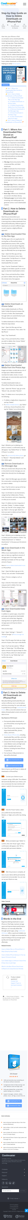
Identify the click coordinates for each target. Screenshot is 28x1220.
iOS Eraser (13, 1074)
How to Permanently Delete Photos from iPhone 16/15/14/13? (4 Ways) (13, 1148)
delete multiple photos (12, 405)
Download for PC (15, 1101)
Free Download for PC (15, 760)
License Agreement (14, 1208)
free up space (16, 63)
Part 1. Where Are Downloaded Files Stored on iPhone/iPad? (14, 90)
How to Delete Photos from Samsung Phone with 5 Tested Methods (14, 1143)
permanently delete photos (16, 455)
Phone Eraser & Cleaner (15, 27)
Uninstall (14, 1209)
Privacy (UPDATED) (14, 1206)
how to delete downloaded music (15, 565)
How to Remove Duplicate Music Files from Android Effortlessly (14, 1123)
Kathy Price (3, 27)
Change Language (14, 1198)
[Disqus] (14, 1026)
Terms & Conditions (14, 1204)
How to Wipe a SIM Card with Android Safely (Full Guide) (14, 1128)
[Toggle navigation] (24, 4)
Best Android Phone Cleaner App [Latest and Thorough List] (15, 1138)
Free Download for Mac (15, 765)
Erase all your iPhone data (11, 735)
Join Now (22, 1191)
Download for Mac (15, 1105)
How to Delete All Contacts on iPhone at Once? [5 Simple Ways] (13, 1133)
